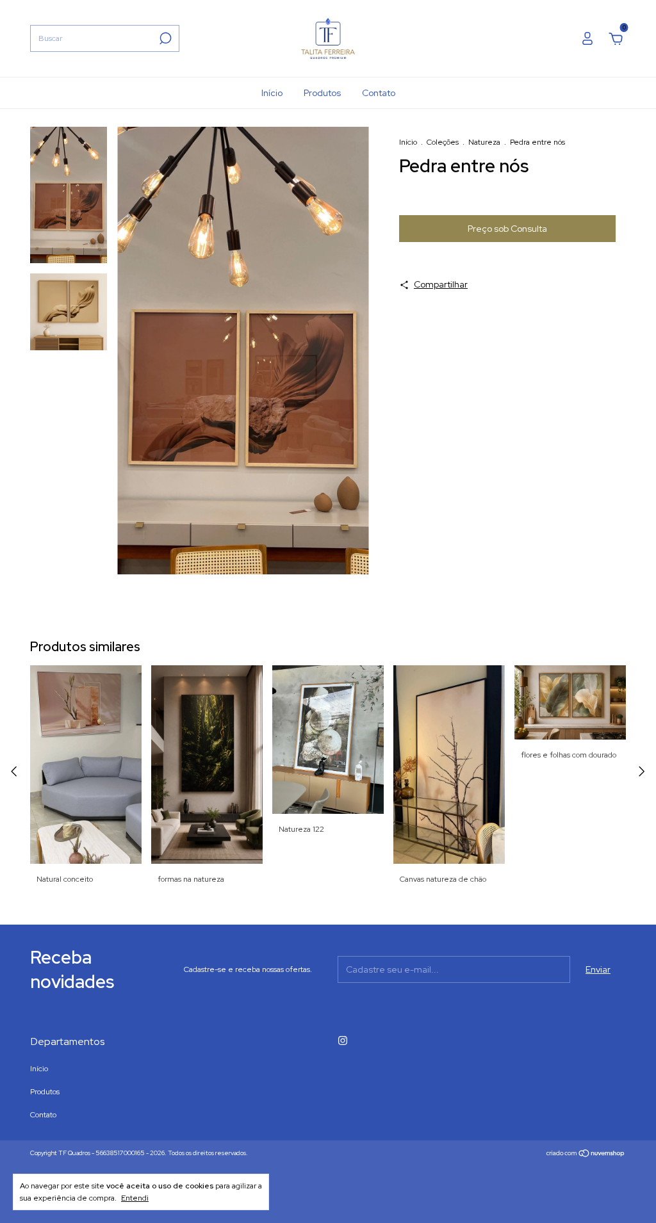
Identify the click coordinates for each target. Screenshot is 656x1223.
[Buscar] (164, 38)
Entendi (135, 1198)
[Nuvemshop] (586, 1154)
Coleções (443, 142)
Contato (378, 93)
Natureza (484, 142)
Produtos (322, 93)
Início (272, 93)
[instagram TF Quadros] (343, 1040)
